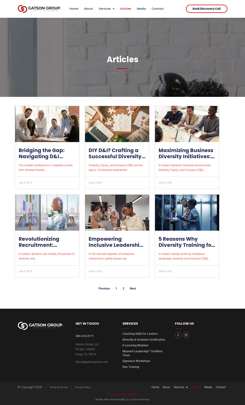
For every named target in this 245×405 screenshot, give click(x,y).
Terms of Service (59, 387)
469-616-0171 (85, 336)
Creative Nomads (140, 399)
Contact (158, 9)
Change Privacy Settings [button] (122, 394)
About (88, 9)
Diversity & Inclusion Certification (143, 339)
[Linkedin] (186, 335)
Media (141, 9)
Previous (104, 288)
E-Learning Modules (135, 345)
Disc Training (130, 367)
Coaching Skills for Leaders (140, 333)
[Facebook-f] (178, 335)
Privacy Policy (82, 387)
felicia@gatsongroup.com (92, 362)
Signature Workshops (136, 361)
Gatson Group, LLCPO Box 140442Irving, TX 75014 (87, 349)
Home (74, 9)
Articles (125, 9)
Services (105, 9)
